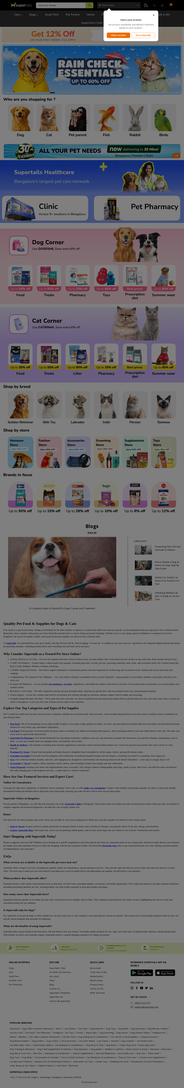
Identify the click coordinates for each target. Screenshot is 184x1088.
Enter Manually (143, 35)
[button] (131, 15)
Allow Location (118, 35)
